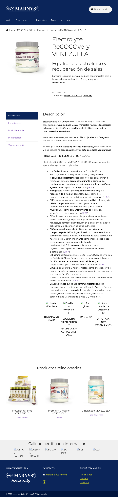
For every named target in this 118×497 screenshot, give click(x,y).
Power (59, 417)
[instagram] (46, 482)
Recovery (41, 30)
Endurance (22, 417)
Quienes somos (23, 20)
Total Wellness (96, 415)
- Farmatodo (86, 474)
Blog (53, 20)
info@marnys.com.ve (56, 474)
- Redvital (84, 482)
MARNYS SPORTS (26, 30)
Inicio (8, 20)
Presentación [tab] (14, 137)
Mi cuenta (66, 20)
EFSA (90, 187)
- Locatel (84, 478)
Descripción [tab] (14, 115)
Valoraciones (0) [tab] (16, 145)
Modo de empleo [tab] (16, 130)
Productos (41, 20)
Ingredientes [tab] (14, 123)
